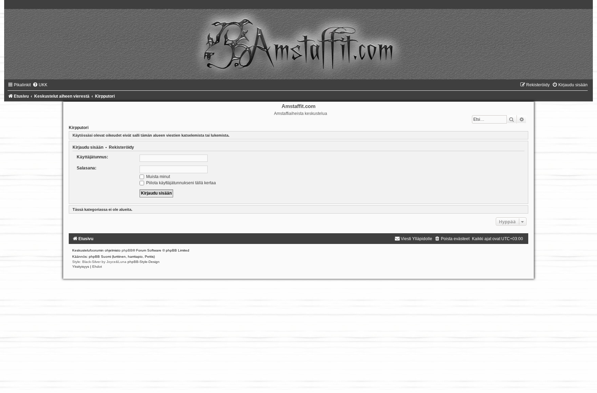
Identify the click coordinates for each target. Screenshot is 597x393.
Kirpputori (78, 127)
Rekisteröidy (121, 147)
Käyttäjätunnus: (92, 157)
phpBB (127, 250)
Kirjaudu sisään (88, 147)
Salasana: (86, 168)
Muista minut (157, 176)
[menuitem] (39, 84)
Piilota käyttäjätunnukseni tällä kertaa (180, 182)
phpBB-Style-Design (143, 262)
